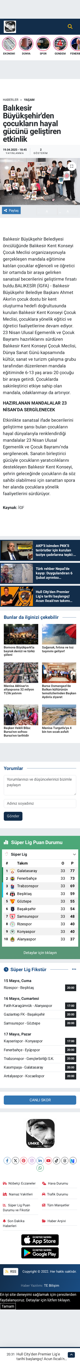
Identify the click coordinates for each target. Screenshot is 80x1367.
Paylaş (14, 211)
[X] (15, 1160)
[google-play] (40, 1253)
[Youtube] (48, 1160)
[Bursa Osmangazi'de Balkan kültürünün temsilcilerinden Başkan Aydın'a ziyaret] (59, 672)
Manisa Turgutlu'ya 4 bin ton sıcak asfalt (57, 729)
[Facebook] (7, 1160)
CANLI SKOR (40, 1100)
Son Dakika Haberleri (14, 1223)
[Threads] (64, 1160)
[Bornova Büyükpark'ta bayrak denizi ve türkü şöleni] (21, 634)
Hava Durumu (58, 1183)
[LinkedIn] (40, 1160)
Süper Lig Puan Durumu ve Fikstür (16, 1207)
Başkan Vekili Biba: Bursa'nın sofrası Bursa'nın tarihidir (17, 731)
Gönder (13, 816)
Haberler (10, 99)
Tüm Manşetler (58, 1205)
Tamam (8, 1306)
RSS (12, 1272)
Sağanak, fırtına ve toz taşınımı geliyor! (58, 649)
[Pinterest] (23, 1160)
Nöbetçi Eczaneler (22, 1183)
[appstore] (40, 1240)
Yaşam (29, 99)
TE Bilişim (51, 1286)
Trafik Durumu (57, 1194)
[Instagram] (32, 1160)
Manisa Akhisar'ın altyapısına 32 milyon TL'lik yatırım (19, 689)
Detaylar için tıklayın (40, 952)
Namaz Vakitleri (21, 1194)
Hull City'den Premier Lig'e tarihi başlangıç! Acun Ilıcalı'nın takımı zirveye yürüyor (41, 1359)
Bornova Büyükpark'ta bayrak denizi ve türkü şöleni (19, 651)
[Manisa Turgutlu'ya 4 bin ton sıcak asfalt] (59, 714)
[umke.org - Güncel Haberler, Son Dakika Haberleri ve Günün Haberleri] (10, 26)
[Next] (73, 1160)
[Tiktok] (56, 1160)
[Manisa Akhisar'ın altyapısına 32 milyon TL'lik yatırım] (21, 672)
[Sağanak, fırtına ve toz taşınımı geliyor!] (59, 634)
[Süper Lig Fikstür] (74, 969)
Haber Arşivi (57, 1221)
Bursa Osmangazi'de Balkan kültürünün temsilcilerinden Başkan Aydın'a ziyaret (59, 691)
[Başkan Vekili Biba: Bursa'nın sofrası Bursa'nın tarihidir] (21, 714)
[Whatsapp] (40, 1168)
